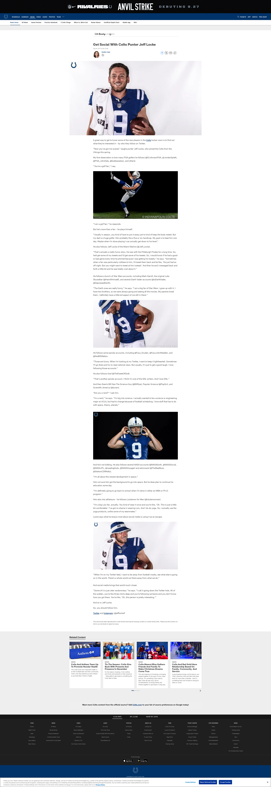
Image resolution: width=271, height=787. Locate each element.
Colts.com (137, 705)
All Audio (105, 726)
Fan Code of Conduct (170, 733)
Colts (148, 140)
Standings (32, 737)
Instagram (108, 613)
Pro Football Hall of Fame (236, 751)
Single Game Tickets (192, 733)
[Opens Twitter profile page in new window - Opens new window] (103, 55)
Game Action (128, 730)
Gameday (169, 740)
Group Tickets (192, 737)
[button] (132, 690)
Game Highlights (78, 730)
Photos (128, 723)
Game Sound (105, 737)
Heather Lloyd (106, 52)
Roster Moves (53, 730)
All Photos (129, 726)
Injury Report (32, 740)
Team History (32, 744)
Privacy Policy (148, 737)
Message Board (213, 737)
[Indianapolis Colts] (135, 770)
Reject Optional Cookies (208, 782)
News (53, 723)
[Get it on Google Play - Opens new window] (142, 761)
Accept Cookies (225, 782)
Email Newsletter (213, 740)
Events (236, 744)
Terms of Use (148, 740)
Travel (128, 733)
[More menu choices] (63, 17)
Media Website (213, 744)
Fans (235, 737)
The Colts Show (105, 730)
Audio (105, 723)
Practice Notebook (53, 733)
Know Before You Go (236, 726)
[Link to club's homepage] (5, 16)
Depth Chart (31, 730)
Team (32, 723)
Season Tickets (192, 730)
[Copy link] (175, 53)
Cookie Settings (190, 782)
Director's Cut (78, 740)
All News (53, 726)
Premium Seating (192, 740)
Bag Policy (170, 737)
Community (235, 740)
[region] (135, 782)
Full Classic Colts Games (78, 744)
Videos (213, 730)
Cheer (128, 737)
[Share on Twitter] (166, 54)
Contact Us (148, 726)
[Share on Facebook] (162, 54)
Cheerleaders (235, 733)
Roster (32, 726)
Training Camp (170, 744)
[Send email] (170, 54)
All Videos (78, 726)
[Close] (267, 782)
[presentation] (201, 691)
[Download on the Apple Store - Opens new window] (128, 761)
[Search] (238, 16)
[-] (104, 34)
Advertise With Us (148, 733)
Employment (148, 730)
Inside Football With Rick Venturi (105, 733)
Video (78, 723)
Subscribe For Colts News (53, 740)
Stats (31, 733)
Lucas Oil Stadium (170, 730)
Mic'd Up (78, 737)
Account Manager (192, 726)
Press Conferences (78, 733)
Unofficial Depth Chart (53, 737)
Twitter (96, 613)
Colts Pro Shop (169, 726)
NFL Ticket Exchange (192, 744)
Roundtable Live (105, 740)
